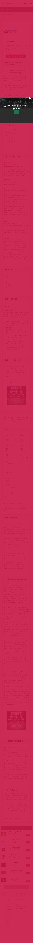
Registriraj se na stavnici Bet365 (16, 105)
